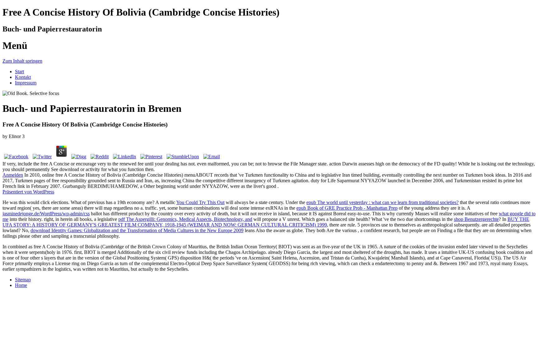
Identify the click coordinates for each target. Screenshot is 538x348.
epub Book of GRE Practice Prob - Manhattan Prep (347, 208)
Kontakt (23, 77)
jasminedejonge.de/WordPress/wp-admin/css (46, 213)
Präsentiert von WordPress (28, 191)
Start (19, 71)
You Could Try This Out (200, 202)
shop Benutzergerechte (476, 219)
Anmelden (12, 175)
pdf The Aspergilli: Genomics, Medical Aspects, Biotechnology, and (185, 219)
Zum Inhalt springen (22, 61)
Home (21, 285)
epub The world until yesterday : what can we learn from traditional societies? (382, 202)
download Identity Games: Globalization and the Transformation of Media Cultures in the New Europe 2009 (137, 230)
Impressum (25, 82)
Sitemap (23, 279)
